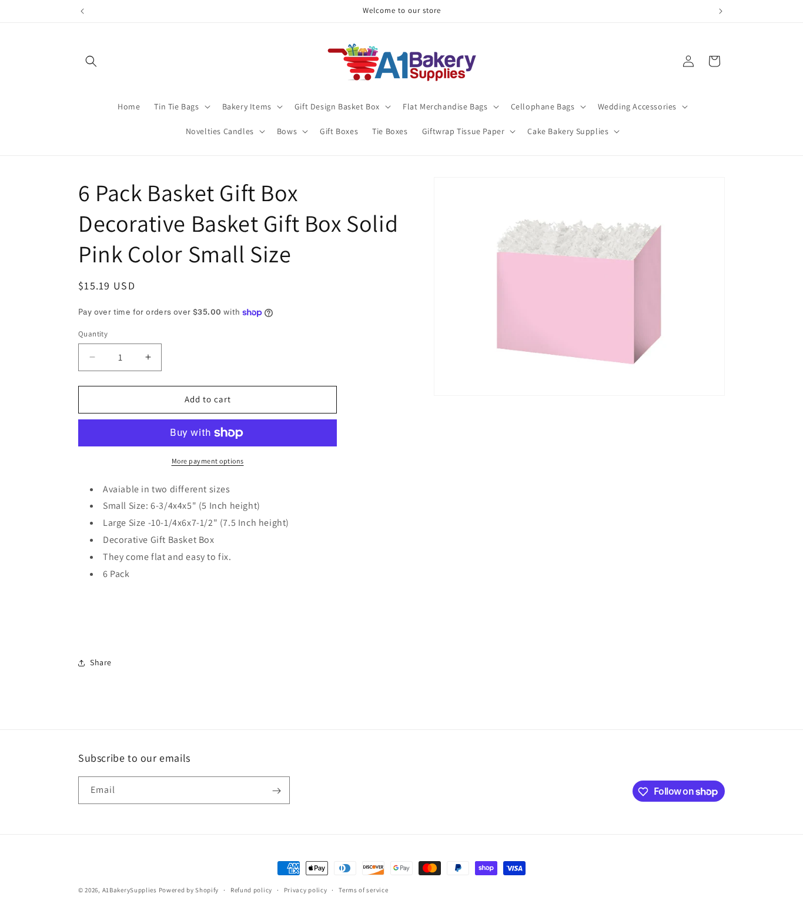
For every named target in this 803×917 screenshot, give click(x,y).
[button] (91, 61)
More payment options (208, 460)
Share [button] (101, 662)
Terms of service (363, 889)
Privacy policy (305, 889)
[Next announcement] (721, 11)
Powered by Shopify (189, 890)
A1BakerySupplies (129, 890)
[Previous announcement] (82, 11)
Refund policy (251, 889)
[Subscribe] (276, 791)
